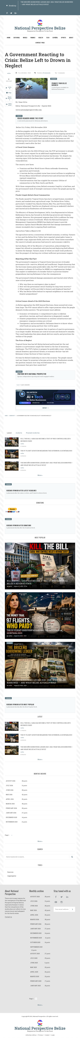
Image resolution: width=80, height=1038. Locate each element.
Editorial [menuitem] (16, 37)
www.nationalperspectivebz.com (29, 110)
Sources (10, 872)
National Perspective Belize (40, 28)
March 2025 (34, 976)
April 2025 (34, 972)
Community (47, 73)
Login (53, 1035)
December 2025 (11, 817)
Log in (18, 385)
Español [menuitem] (55, 37)
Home (6, 415)
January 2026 (11, 813)
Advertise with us (31, 1035)
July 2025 (33, 958)
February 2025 (35, 981)
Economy (9, 643)
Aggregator (11, 876)
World (9, 593)
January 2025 (35, 986)
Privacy (40, 1035)
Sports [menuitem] (63, 37)
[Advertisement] (40, 424)
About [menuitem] (71, 37)
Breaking (12, 6)
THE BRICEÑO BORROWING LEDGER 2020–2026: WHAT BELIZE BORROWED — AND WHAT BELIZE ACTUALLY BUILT (36, 681)
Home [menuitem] (8, 37)
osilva (9, 73)
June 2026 (9, 790)
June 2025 (34, 963)
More (40, 475)
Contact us (8, 917)
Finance (9, 544)
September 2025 (36, 947)
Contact (44, 408)
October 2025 (35, 942)
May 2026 (9, 795)
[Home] (40, 23)
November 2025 (11, 822)
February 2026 (11, 808)
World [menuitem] (25, 37)
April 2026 (10, 799)
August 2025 (35, 954)
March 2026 (10, 804)
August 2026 (10, 781)
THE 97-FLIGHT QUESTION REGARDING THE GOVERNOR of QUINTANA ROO (46, 451)
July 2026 (9, 785)
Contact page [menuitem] (40, 43)
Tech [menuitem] (47, 37)
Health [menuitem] (40, 37)
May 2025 (33, 967)
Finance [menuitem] (32, 37)
